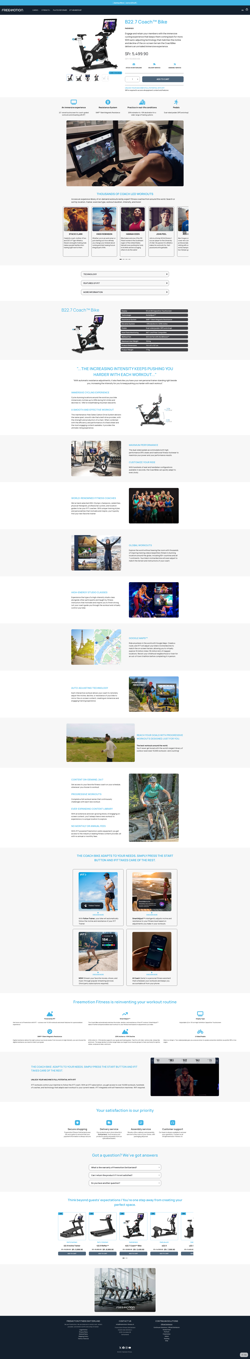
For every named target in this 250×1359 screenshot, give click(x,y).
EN (242, 10)
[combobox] (242, 10)
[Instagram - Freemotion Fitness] (126, 1348)
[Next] (185, 232)
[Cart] (247, 9)
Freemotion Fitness (127, 1352)
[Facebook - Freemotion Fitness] (123, 1348)
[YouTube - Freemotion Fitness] (130, 1348)
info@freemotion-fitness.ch (172, 1136)
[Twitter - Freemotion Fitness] (120, 1348)
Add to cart (163, 79)
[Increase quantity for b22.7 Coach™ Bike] (137, 79)
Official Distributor (166, 1324)
